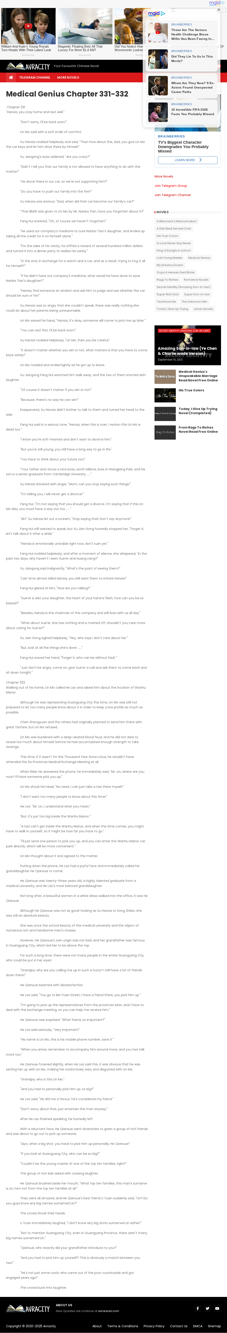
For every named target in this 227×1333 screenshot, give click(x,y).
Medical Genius (199, 258)
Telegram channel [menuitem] (35, 77)
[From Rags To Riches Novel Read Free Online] (165, 432)
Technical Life (166, 301)
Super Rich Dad (168, 294)
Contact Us (179, 1326)
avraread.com (108, 1311)
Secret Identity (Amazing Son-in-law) (183, 287)
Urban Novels (203, 309)
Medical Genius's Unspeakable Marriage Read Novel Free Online (198, 376)
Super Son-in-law (197, 294)
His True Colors (167, 236)
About (97, 1326)
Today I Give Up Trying (172, 309)
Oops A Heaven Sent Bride (176, 272)
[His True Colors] (165, 395)
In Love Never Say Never (174, 243)
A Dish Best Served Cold (174, 228)
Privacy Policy (154, 1326)
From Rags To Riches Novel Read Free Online (198, 429)
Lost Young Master (170, 258)
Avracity (49, 1326)
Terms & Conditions (122, 1326)
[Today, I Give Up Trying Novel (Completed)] (165, 414)
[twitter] (207, 1308)
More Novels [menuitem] (68, 77)
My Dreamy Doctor (170, 265)
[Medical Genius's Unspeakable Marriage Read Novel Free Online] (165, 377)
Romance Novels (196, 280)
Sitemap (214, 1326)
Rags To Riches (167, 280)
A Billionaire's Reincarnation (176, 221)
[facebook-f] (198, 1308)
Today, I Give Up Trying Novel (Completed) (198, 411)
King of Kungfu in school (174, 250)
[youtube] (217, 1308)
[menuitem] (11, 77)
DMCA (197, 1326)
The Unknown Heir (194, 301)
